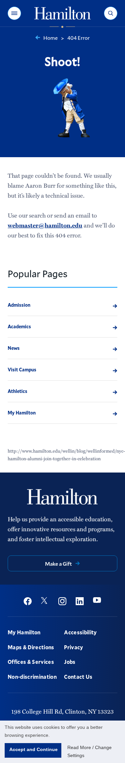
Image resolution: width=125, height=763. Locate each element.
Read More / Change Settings (89, 751)
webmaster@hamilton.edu (45, 225)
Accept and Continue (33, 749)
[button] (14, 13)
